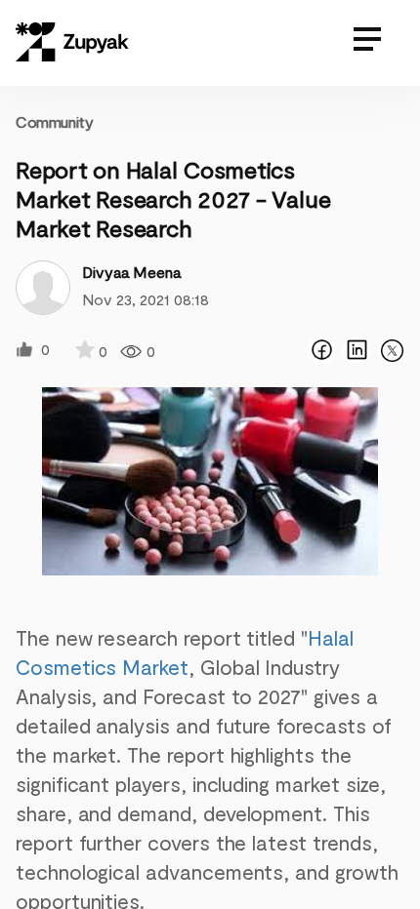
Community (54, 121)
